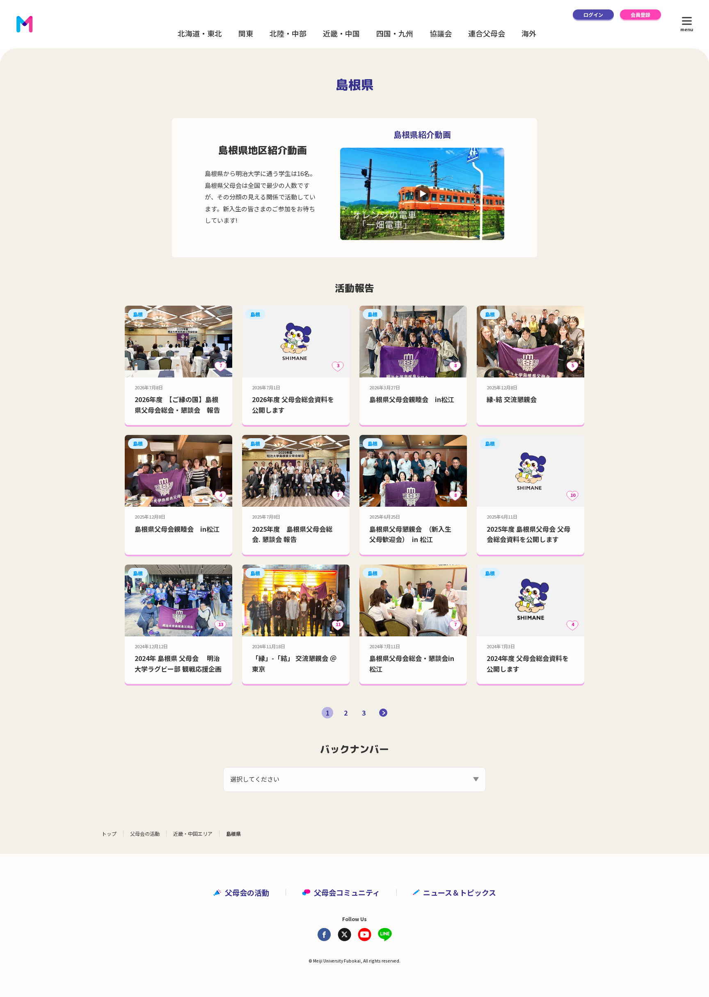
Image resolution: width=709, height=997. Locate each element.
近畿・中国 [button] (341, 33)
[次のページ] (383, 713)
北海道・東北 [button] (200, 33)
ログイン (593, 14)
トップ (109, 833)
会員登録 (640, 14)
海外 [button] (528, 33)
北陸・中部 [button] (288, 33)
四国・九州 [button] (394, 33)
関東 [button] (245, 33)
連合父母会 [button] (486, 33)
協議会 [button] (441, 33)
